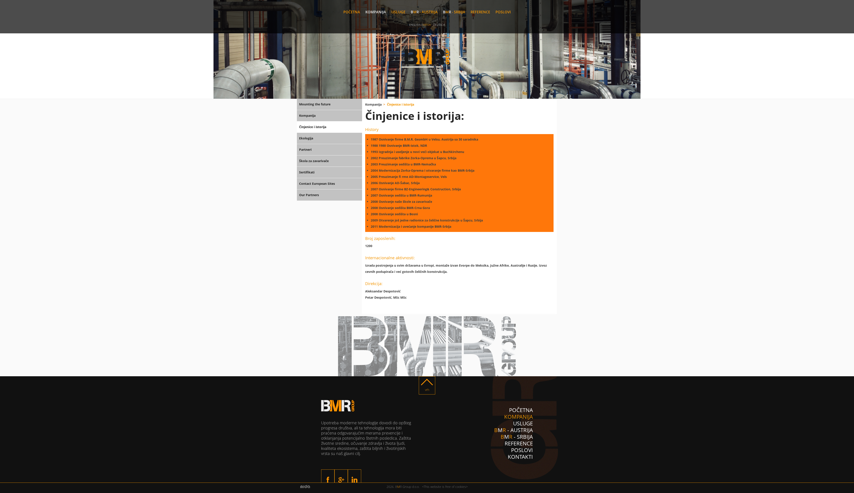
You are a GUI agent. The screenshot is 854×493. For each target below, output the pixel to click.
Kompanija (375, 12)
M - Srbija (454, 12)
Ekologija (306, 138)
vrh (427, 390)
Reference (480, 12)
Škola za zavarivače (314, 161)
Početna (351, 12)
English (414, 25)
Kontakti (520, 456)
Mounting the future (314, 104)
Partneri (305, 149)
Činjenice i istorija (312, 127)
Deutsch (439, 25)
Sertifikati (306, 172)
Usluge (398, 12)
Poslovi (503, 12)
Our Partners (309, 195)
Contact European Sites (317, 183)
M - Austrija (424, 12)
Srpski (427, 25)
